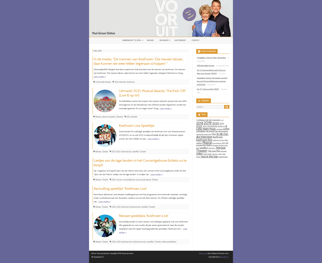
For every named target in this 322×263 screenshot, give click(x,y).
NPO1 (223, 143)
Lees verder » (100, 77)
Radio (209, 145)
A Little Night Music (211, 127)
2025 (220, 126)
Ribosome (203, 253)
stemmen (211, 148)
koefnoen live (126, 151)
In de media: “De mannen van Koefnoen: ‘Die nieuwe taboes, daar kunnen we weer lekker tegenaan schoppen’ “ (138, 61)
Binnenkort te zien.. (132, 40)
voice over (207, 154)
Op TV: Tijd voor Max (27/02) (208, 89)
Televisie (119, 116)
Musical (207, 142)
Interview (122, 82)
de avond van (212, 131)
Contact (196, 40)
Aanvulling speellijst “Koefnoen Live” (120, 188)
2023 (205, 126)
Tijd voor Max (213, 151)
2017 (222, 120)
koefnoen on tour (139, 241)
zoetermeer (223, 157)
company (201, 131)
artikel (226, 128)
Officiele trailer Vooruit (205, 65)
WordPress (224, 257)
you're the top (209, 156)
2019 (208, 123)
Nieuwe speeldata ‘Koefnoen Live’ (143, 216)
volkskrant (215, 154)
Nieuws (150, 40)
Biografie (164, 40)
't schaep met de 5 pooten (208, 120)
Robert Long (223, 145)
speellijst (135, 151)
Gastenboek (180, 40)
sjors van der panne (143, 179)
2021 (116, 82)
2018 (199, 123)
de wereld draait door (203, 134)
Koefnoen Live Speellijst (136, 125)
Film (214, 134)
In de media (100, 82)
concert (119, 179)
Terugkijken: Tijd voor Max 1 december (211, 58)
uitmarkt (134, 116)
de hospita (223, 131)
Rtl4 (197, 148)
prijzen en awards (108, 116)
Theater (105, 151)
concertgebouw (129, 179)
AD (224, 126)
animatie (219, 129)
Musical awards (216, 143)
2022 (118, 151)
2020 (114, 207)
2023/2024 (212, 126)
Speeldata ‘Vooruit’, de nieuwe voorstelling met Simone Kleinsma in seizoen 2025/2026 (212, 81)
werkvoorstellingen (169, 241)
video (199, 153)
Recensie (215, 145)
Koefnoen (131, 82)
